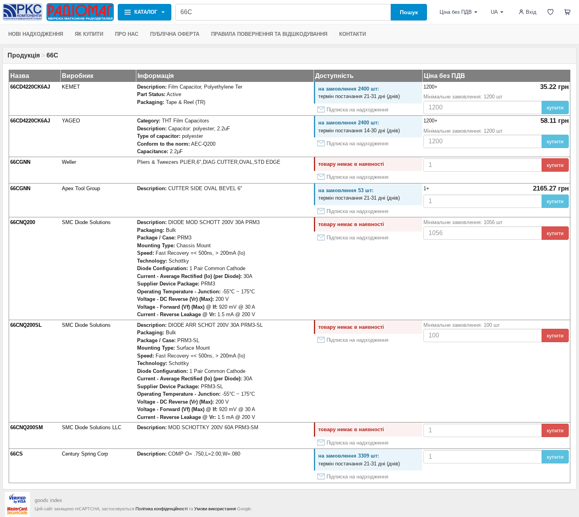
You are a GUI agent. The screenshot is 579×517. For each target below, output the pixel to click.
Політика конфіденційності (161, 508)
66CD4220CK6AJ (30, 87)
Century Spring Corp (85, 454)
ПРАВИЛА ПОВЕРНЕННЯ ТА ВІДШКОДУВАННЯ (269, 34)
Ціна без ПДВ (456, 12)
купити (555, 107)
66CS (16, 454)
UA (494, 12)
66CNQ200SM (26, 427)
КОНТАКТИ (352, 34)
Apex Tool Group (81, 188)
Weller (69, 162)
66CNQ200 (22, 222)
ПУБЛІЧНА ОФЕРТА (174, 34)
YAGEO (71, 121)
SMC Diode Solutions (86, 222)
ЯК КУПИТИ (89, 34)
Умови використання (215, 508)
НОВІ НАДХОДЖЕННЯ (35, 34)
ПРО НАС (126, 34)
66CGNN (20, 162)
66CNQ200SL (26, 325)
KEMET (71, 87)
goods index (48, 500)
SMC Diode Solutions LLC (91, 427)
